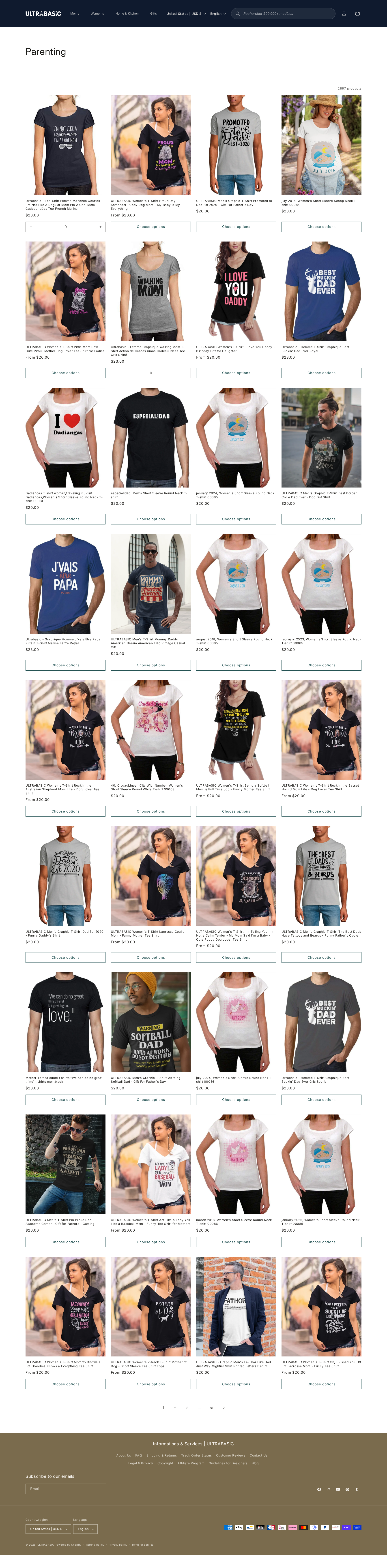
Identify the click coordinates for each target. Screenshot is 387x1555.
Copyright (165, 1463)
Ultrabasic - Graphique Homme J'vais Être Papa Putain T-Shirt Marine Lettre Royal (63, 641)
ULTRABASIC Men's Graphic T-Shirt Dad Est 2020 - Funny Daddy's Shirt (64, 933)
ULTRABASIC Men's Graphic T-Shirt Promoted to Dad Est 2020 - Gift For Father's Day (234, 203)
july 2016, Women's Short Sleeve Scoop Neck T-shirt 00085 (319, 203)
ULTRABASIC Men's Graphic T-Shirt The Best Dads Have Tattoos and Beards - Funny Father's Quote (321, 933)
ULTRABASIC (45, 1544)
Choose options (151, 227)
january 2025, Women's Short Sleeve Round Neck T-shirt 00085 (320, 1222)
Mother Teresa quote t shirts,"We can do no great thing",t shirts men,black (64, 1080)
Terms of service (142, 1544)
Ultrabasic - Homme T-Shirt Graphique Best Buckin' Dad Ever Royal (315, 349)
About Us (123, 1455)
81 (211, 1408)
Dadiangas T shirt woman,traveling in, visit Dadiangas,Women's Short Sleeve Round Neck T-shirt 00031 (64, 497)
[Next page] (224, 1408)
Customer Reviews (230, 1455)
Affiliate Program (191, 1463)
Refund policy (95, 1544)
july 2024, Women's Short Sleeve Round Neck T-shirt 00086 (234, 1080)
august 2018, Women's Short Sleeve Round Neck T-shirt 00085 (234, 641)
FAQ (138, 1455)
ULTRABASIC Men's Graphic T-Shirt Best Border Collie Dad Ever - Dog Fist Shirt (319, 495)
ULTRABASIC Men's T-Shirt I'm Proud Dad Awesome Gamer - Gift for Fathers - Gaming (60, 1222)
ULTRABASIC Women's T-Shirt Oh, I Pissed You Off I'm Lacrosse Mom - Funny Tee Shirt (321, 1364)
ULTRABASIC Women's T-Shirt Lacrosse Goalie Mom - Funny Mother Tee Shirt (147, 933)
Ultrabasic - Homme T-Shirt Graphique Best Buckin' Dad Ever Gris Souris (315, 1080)
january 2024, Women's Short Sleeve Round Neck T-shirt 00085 (235, 495)
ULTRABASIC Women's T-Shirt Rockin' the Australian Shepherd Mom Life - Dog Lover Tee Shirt (62, 789)
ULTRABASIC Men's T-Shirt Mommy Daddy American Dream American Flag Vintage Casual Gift (148, 643)
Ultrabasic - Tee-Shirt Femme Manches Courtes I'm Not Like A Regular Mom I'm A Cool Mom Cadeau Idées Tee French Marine (63, 204)
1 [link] (163, 1407)
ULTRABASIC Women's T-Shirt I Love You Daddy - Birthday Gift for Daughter (235, 349)
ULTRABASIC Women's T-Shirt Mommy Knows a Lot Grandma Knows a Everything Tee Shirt (63, 1364)
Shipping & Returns (161, 1455)
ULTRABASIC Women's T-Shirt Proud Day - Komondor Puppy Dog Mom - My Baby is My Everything (145, 204)
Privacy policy (118, 1544)
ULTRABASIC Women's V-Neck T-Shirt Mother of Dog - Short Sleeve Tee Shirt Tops (149, 1364)
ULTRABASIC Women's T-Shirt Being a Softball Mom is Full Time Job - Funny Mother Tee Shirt (233, 787)
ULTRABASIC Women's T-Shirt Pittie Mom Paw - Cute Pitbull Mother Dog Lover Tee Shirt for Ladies (65, 349)
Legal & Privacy (140, 1463)
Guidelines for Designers (228, 1463)
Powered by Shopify (68, 1544)
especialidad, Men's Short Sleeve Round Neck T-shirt (149, 495)
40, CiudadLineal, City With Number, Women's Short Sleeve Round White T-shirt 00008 (147, 787)
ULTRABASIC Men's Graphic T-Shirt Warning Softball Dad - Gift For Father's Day (145, 1080)
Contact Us (258, 1455)
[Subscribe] (101, 1489)
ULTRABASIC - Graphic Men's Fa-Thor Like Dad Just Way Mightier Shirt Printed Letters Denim (233, 1364)
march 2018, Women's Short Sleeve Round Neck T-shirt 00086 (234, 1222)
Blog (255, 1463)
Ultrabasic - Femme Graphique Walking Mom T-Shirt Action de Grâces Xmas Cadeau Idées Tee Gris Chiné (148, 351)
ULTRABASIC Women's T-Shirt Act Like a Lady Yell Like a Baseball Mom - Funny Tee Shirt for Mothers (151, 1222)
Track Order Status (196, 1455)
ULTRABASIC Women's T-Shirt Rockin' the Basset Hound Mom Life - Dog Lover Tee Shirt (320, 787)
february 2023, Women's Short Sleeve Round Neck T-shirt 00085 (321, 641)
